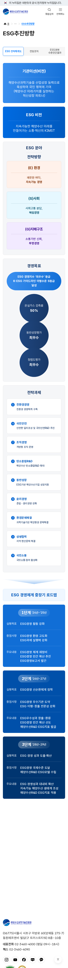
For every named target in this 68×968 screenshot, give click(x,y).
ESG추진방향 (28, 23)
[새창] (6, 959)
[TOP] (58, 959)
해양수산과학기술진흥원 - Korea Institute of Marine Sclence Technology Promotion (15, 11)
